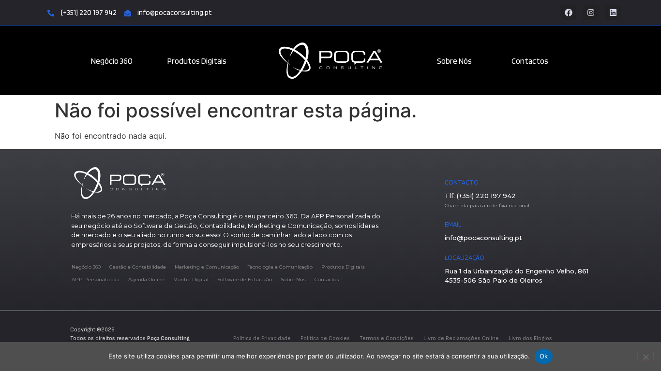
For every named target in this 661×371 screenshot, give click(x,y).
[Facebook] (568, 12)
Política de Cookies (325, 338)
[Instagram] (591, 12)
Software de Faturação (244, 279)
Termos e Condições (387, 338)
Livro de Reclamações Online (461, 338)
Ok (544, 356)
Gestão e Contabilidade (137, 267)
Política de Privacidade (262, 338)
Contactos (529, 61)
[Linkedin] (613, 12)
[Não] (645, 356)
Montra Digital (191, 279)
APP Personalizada (96, 279)
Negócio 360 (112, 61)
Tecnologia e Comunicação (280, 267)
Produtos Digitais (196, 61)
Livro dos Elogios (530, 338)
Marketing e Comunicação (207, 267)
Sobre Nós (454, 61)
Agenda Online (146, 279)
